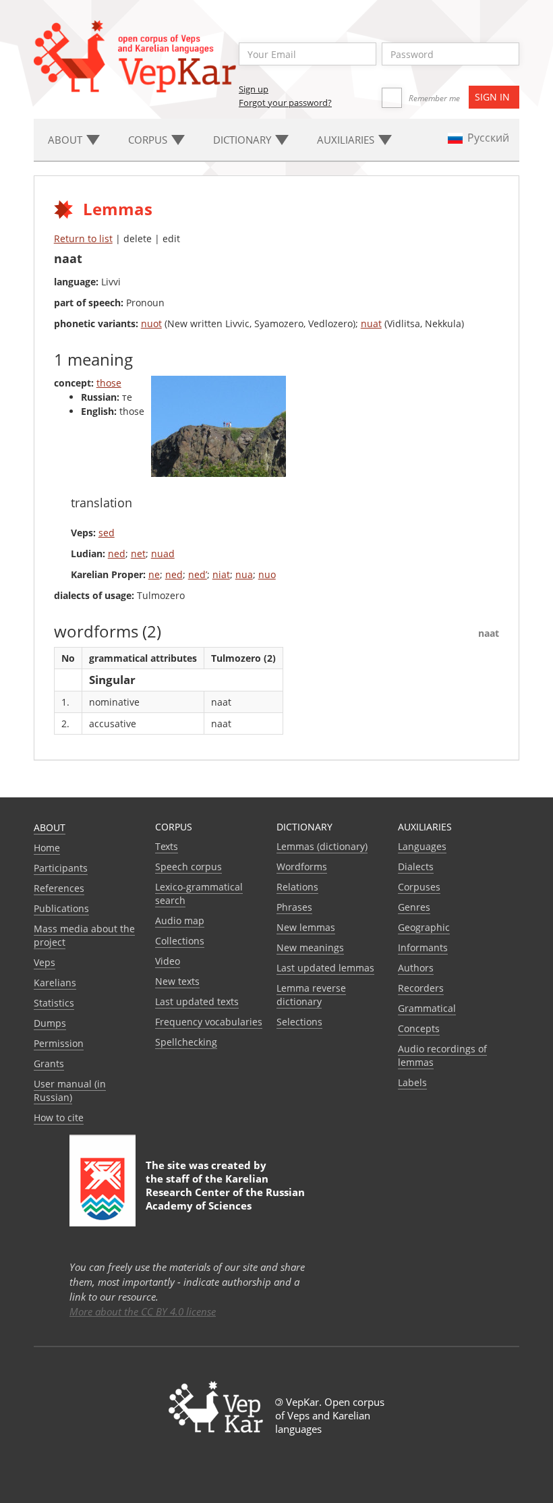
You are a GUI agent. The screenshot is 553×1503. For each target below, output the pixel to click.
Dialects (416, 866)
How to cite (59, 1117)
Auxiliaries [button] (347, 139)
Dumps (50, 1023)
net (138, 553)
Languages (422, 846)
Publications (61, 908)
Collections (179, 940)
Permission (59, 1043)
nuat (371, 323)
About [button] (66, 139)
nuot (151, 323)
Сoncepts (419, 1028)
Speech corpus (188, 866)
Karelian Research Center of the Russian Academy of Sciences (225, 1192)
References (59, 888)
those (108, 382)
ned (116, 553)
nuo (267, 574)
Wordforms (301, 866)
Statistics (54, 1002)
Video (167, 961)
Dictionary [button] (243, 139)
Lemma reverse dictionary (311, 995)
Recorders (421, 988)
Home (47, 847)
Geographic (424, 927)
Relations (297, 886)
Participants (61, 867)
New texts (177, 981)
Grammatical (427, 1008)
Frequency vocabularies (208, 1021)
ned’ (197, 574)
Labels (412, 1082)
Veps (44, 962)
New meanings (310, 947)
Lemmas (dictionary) (322, 846)
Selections (299, 1021)
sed (106, 532)
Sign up (253, 89)
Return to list (83, 238)
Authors (416, 967)
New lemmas (305, 927)
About (49, 827)
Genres (414, 907)
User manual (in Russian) (70, 1090)
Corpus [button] (149, 139)
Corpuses (419, 886)
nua (244, 574)
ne (154, 574)
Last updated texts (197, 1001)
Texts (166, 846)
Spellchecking (186, 1042)
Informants (423, 947)
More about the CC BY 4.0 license (142, 1311)
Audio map (179, 920)
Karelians (55, 982)
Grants (49, 1063)
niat (221, 574)
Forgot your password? (285, 102)
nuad (163, 553)
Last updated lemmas (325, 967)
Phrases (294, 907)
